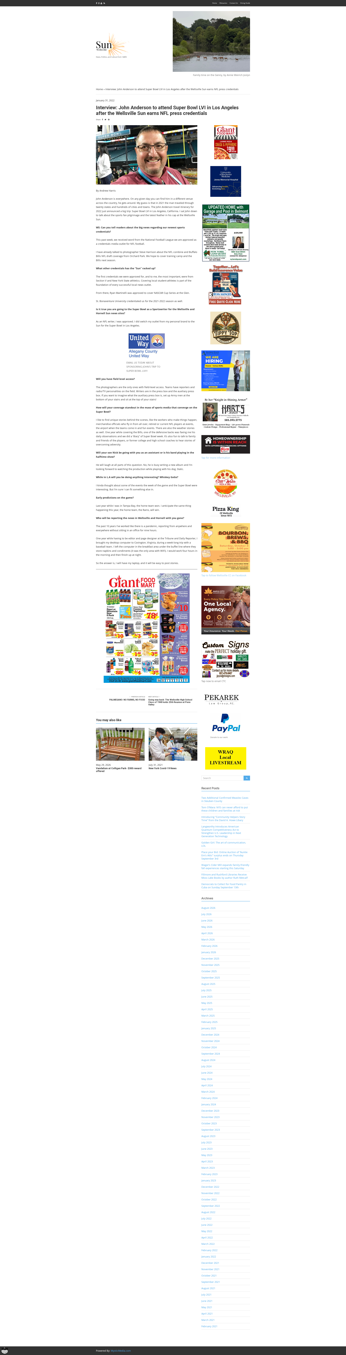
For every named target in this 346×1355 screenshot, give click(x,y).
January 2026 (208, 952)
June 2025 (206, 996)
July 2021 (206, 1294)
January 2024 (208, 1104)
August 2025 (208, 984)
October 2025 (209, 971)
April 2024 (207, 1085)
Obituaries (223, 3)
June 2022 (206, 1224)
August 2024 (208, 1060)
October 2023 (209, 1123)
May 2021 (206, 1307)
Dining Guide (245, 3)
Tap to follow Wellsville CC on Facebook (223, 575)
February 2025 (209, 1022)
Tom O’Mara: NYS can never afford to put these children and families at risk (224, 809)
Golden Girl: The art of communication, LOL (223, 844)
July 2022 (206, 1218)
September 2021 (210, 1282)
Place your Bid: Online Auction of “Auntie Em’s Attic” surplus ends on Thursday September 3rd (224, 855)
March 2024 (208, 1091)
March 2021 (208, 1320)
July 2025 (206, 990)
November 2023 (210, 1117)
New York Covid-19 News (163, 768)
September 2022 (210, 1205)
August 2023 (208, 1136)
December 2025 (210, 958)
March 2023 (208, 1167)
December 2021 (210, 1262)
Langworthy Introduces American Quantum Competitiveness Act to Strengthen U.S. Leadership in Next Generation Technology (221, 831)
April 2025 (207, 1009)
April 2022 (207, 1237)
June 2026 (206, 920)
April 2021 (207, 1313)
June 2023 (206, 1148)
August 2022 (208, 1212)
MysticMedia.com (121, 1350)
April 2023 (207, 1161)
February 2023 (209, 1174)
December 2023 (210, 1110)
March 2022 (208, 1243)
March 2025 (208, 1015)
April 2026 (207, 933)
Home (214, 3)
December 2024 (210, 1034)
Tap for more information (215, 457)
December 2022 (210, 1186)
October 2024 (209, 1047)
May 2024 (206, 1079)
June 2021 (206, 1301)
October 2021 (209, 1275)
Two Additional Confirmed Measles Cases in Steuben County (224, 799)
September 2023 (210, 1129)
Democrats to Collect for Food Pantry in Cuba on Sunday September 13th (223, 885)
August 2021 (208, 1288)
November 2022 (210, 1193)
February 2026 (209, 945)
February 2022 (209, 1250)
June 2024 (206, 1072)
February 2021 (209, 1326)
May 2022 (206, 1231)
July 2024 (206, 1066)
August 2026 (208, 907)
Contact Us (234, 3)
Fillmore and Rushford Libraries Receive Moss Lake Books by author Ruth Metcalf (224, 876)
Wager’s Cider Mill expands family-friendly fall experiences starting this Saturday (225, 866)
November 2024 (210, 1041)
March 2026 (208, 939)
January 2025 (208, 1028)
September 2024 (210, 1053)
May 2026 (206, 926)
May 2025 (206, 1003)
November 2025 (210, 965)
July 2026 (206, 914)
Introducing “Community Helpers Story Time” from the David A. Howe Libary (223, 818)
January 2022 (208, 1256)
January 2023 (208, 1180)
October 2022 (209, 1199)
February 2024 (209, 1098)
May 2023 (206, 1155)
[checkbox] (4, 1350)
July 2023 (206, 1142)
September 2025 (210, 977)
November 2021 (210, 1269)
